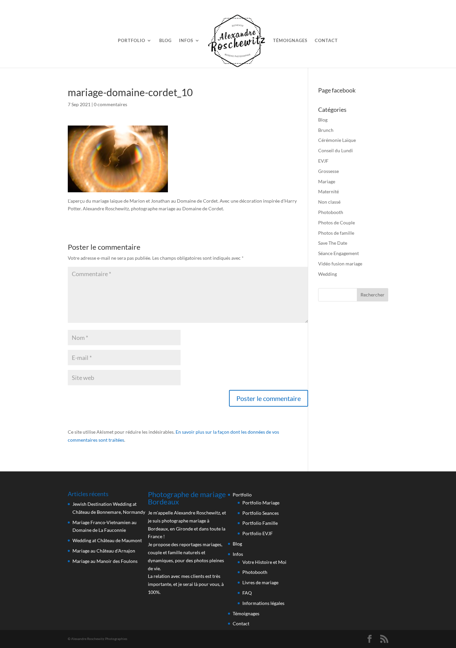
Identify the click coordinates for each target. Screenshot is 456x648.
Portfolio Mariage (260, 502)
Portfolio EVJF (257, 533)
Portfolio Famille (260, 523)
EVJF (323, 161)
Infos (186, 40)
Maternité (328, 191)
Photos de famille (336, 233)
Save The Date (332, 243)
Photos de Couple (336, 222)
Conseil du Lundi (335, 150)
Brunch (325, 130)
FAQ (247, 593)
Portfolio (131, 40)
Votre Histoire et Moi (264, 562)
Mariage (326, 181)
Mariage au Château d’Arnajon (103, 551)
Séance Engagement (338, 253)
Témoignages (290, 40)
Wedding (327, 274)
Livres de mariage (260, 582)
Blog (165, 40)
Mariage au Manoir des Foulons (105, 561)
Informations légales (263, 603)
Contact (326, 40)
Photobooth (330, 212)
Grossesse (328, 171)
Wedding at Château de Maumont (107, 540)
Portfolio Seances (260, 513)
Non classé (329, 202)
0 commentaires (110, 104)
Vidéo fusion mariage (340, 263)
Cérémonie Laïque (337, 140)
